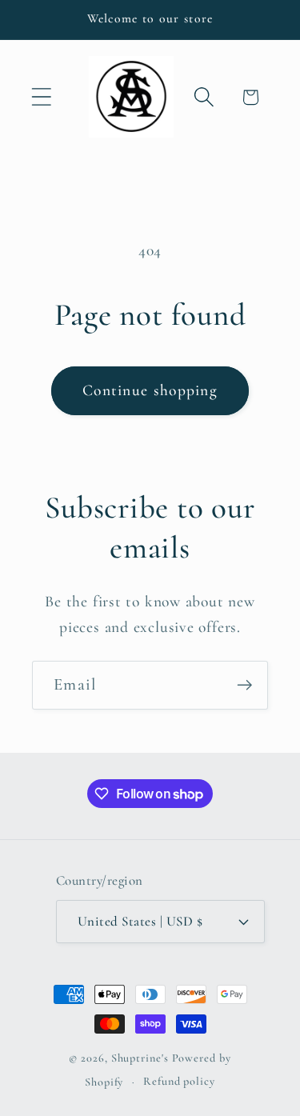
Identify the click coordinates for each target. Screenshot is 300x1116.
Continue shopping (150, 390)
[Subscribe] (244, 685)
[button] (41, 97)
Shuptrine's (140, 1058)
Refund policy (179, 1081)
